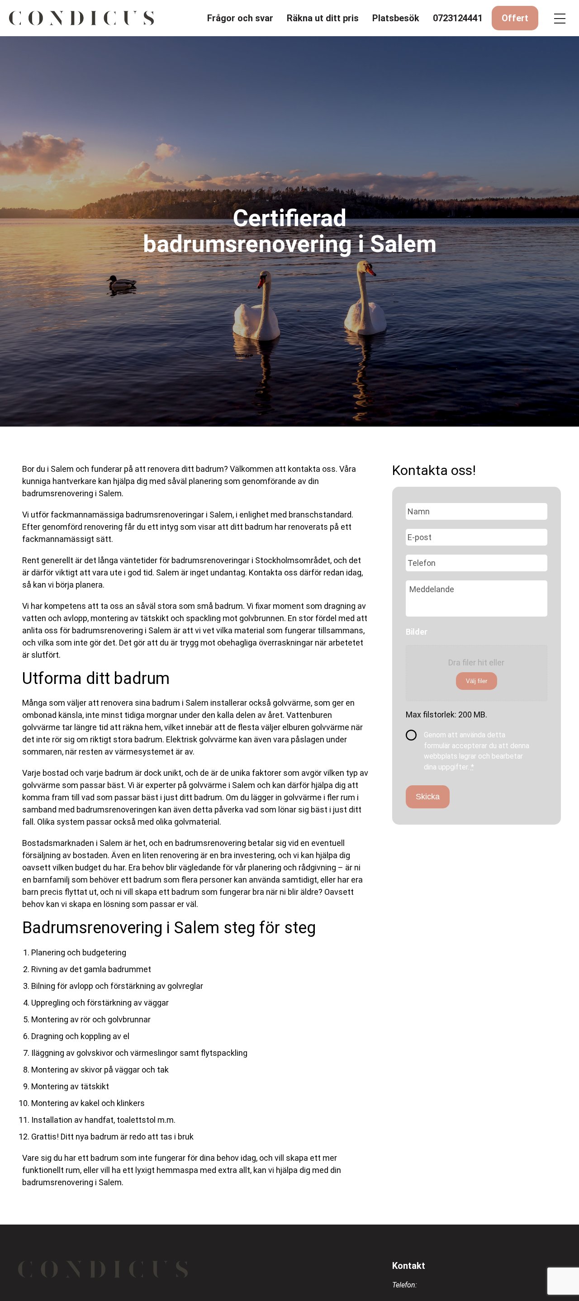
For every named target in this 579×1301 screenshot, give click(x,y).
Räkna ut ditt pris (323, 18)
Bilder (416, 631)
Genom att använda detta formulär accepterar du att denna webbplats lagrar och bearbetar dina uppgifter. (476, 751)
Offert (515, 18)
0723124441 (458, 18)
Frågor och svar (240, 18)
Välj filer (476, 681)
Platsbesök (395, 18)
